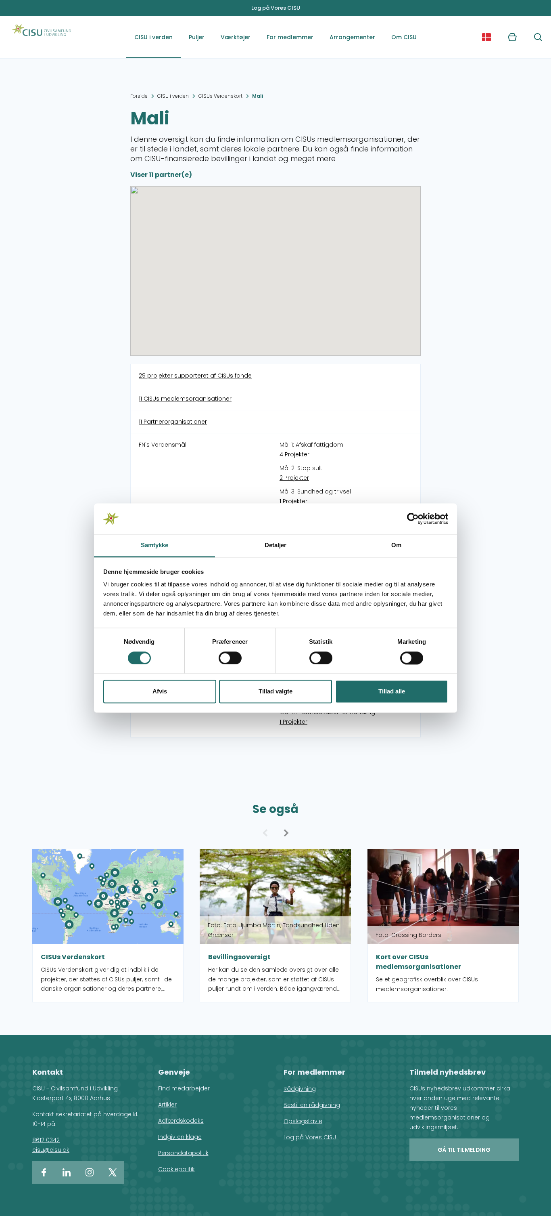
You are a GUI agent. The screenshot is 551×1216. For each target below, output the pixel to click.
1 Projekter (293, 501)
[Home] (41, 37)
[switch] (230, 657)
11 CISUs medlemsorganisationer (185, 399)
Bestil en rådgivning (312, 1105)
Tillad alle (391, 691)
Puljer (197, 37)
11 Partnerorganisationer (173, 422)
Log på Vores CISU (275, 8)
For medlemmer (290, 37)
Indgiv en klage (180, 1137)
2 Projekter (294, 478)
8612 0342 (46, 1140)
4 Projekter (294, 454)
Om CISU (404, 37)
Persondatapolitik (183, 1153)
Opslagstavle (303, 1121)
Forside (139, 95)
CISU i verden (153, 37)
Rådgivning (300, 1089)
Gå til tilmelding (464, 1150)
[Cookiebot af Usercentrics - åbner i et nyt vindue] (413, 518)
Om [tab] (396, 545)
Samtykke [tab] (155, 545)
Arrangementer (352, 37)
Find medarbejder (184, 1088)
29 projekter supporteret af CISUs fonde (195, 376)
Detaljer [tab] (276, 545)
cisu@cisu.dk (50, 1150)
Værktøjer (235, 37)
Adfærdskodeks (181, 1121)
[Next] (285, 833)
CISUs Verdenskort (220, 95)
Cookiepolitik (176, 1169)
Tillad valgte (275, 691)
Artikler (167, 1104)
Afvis (159, 691)
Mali (257, 95)
